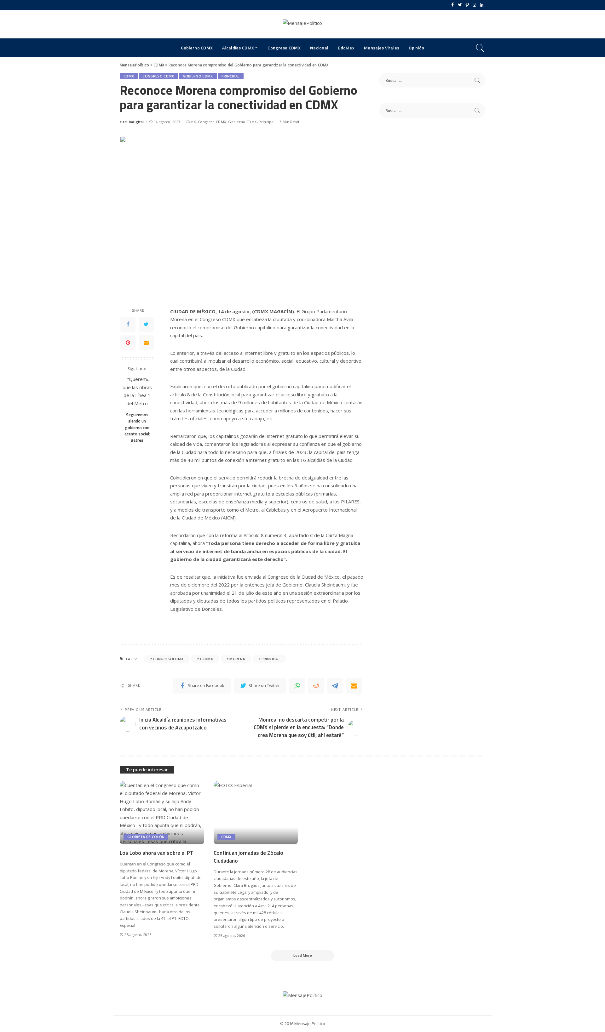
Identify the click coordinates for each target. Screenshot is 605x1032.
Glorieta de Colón (145, 836)
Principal (231, 76)
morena (237, 658)
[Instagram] (474, 5)
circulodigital (132, 121)
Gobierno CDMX (198, 76)
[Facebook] (452, 5)
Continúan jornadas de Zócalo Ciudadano (248, 857)
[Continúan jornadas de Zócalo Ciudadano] (256, 813)
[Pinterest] (467, 5)
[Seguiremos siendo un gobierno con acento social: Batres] (137, 391)
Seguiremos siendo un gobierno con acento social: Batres (137, 427)
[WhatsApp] (297, 686)
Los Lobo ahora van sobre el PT (156, 853)
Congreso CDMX (158, 76)
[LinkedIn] (481, 5)
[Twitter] (460, 5)
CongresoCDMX (168, 658)
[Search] (480, 47)
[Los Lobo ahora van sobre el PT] (162, 813)
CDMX (129, 76)
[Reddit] (316, 686)
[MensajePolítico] (302, 24)
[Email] (146, 342)
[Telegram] (335, 686)
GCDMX (206, 658)
